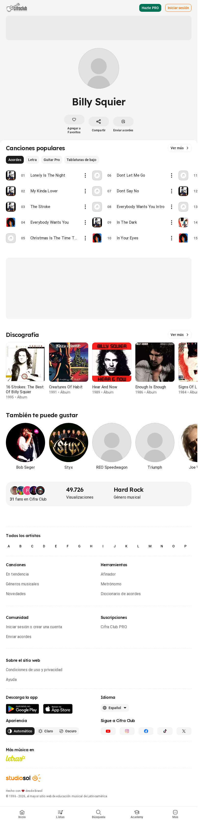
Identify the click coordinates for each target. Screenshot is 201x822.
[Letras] (15, 758)
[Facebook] (145, 731)
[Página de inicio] (17, 8)
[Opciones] (85, 175)
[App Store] (58, 709)
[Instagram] (127, 731)
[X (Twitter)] (183, 731)
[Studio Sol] (23, 778)
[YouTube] (108, 731)
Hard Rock (129, 489)
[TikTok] (164, 731)
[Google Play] (22, 709)
